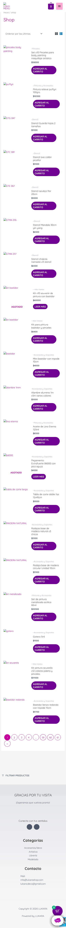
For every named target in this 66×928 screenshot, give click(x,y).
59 (43, 737)
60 (50, 737)
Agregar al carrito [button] (40, 70)
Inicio (6, 12)
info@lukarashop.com (31, 879)
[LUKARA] (7, 6)
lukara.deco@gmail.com (33, 883)
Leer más (40, 306)
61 (58, 737)
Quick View (16, 74)
